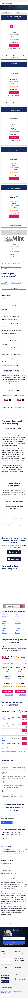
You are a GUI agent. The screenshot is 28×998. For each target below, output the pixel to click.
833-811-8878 (16, 95)
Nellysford (17, 630)
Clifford (4, 623)
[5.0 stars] (18, 39)
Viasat (14, 187)
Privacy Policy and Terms (16, 991)
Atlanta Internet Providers (19, 965)
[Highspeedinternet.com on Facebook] (15, 979)
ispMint (14, 231)
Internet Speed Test (4, 969)
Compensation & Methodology (6, 991)
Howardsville (18, 621)
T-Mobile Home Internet (14, 16)
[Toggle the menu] (25, 3)
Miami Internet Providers (19, 962)
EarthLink (14, 63)
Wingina (4, 628)
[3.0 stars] (14, 39)
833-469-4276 (16, 48)
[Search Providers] (11, 959)
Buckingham (18, 626)
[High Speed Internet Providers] (7, 3)
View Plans (12, 45)
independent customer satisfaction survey (10, 263)
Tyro (16, 619)
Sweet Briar (17, 616)
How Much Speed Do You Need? (6, 972)
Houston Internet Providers (19, 958)
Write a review (7, 822)
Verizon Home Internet (14, 149)
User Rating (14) (14, 254)
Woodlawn (5, 614)
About (16, 969)
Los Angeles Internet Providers (20, 953)
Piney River (5, 616)
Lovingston (5, 621)
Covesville (17, 632)
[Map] (14, 589)
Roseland (4, 632)
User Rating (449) (13, 213)
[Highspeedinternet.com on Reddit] (22, 979)
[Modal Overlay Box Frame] (14, 937)
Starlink (14, 108)
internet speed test (16, 282)
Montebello (17, 628)
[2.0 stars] (12, 39)
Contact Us (17, 974)
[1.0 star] (10, 39)
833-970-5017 (16, 141)
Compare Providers (4, 953)
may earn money (5, 0)
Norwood (4, 619)
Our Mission (17, 972)
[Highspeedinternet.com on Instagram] (20, 979)
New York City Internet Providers (20, 960)
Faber (16, 614)
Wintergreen (18, 623)
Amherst (4, 630)
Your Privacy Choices (6, 992)
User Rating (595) (14, 42)
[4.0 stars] (16, 39)
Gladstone (4, 626)
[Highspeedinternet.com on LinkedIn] (24, 979)
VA (5, 923)
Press (16, 976)
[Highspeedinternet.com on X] (17, 979)
